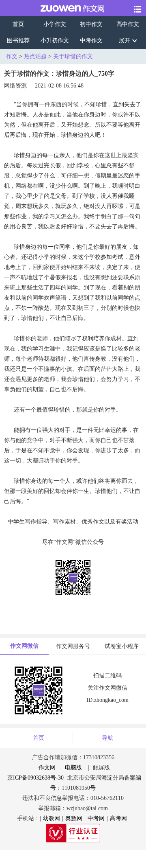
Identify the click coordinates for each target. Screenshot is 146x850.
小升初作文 (55, 40)
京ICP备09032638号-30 (35, 778)
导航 (107, 738)
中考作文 (91, 40)
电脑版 (73, 768)
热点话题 (35, 56)
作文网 (47, 768)
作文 (11, 56)
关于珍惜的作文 (73, 56)
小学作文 (54, 24)
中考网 (96, 818)
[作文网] (66, 8)
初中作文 (91, 24)
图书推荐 (18, 40)
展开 (124, 40)
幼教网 (51, 818)
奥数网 (73, 818)
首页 (18, 24)
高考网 (118, 818)
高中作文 (127, 24)
